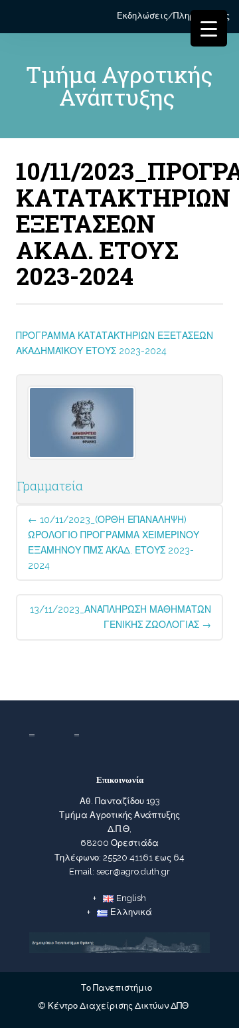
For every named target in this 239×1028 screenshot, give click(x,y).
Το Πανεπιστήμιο (116, 988)
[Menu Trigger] (209, 28)
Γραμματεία (50, 486)
